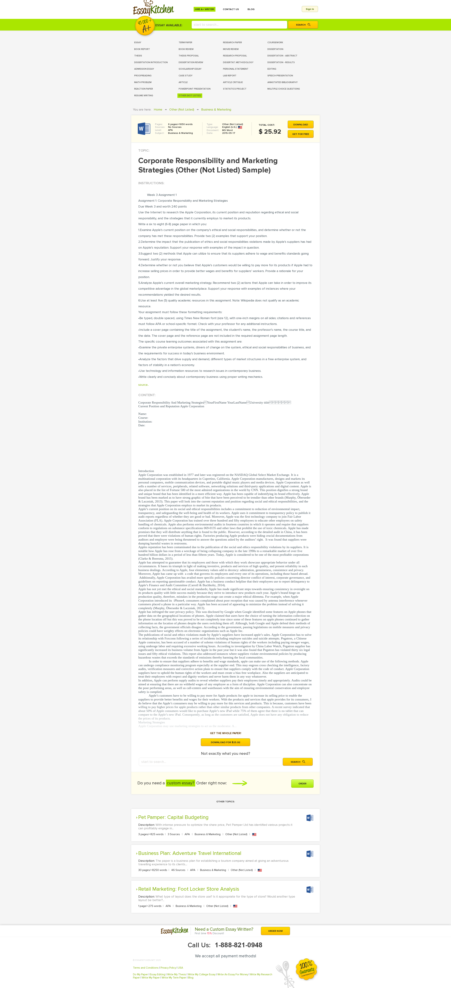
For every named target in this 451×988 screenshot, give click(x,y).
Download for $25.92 (225, 742)
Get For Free (300, 134)
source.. (143, 385)
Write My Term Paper (174, 977)
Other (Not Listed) (181, 109)
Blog (190, 977)
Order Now (275, 930)
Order (302, 783)
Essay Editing (157, 974)
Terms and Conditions (146, 967)
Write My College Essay (201, 974)
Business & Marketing (216, 109)
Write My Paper (151, 977)
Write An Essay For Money (232, 974)
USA (180, 967)
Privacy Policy (168, 967)
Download (300, 124)
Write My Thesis (176, 974)
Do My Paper (140, 974)
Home (158, 109)
